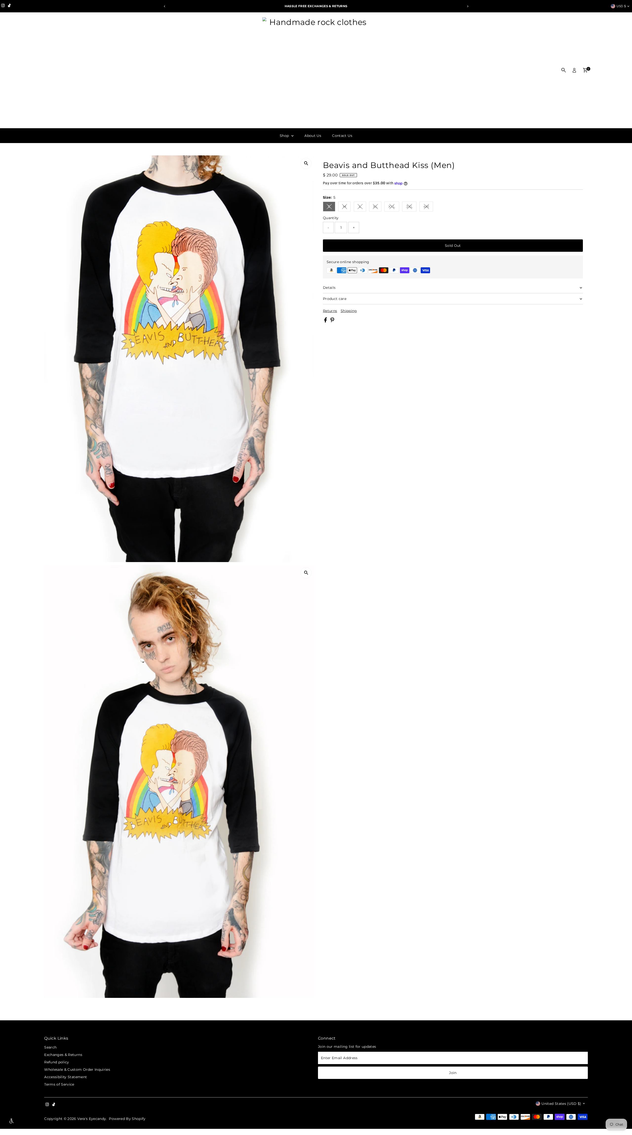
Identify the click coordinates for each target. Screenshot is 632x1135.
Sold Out (453, 245)
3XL (411, 207)
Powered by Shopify (127, 1118)
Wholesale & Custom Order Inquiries (77, 1069)
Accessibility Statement (65, 1077)
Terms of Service (59, 1084)
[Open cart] (585, 70)
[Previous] (164, 6)
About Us (312, 135)
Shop (285, 135)
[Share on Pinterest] (332, 321)
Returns (330, 311)
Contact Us (342, 135)
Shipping (349, 311)
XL (377, 207)
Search (50, 1047)
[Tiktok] (9, 6)
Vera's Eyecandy (91, 1118)
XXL (393, 207)
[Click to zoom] (306, 163)
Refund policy (56, 1062)
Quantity (331, 218)
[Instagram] (3, 6)
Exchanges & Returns (63, 1054)
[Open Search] (563, 70)
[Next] (467, 6)
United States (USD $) (561, 1103)
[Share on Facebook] (326, 321)
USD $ (621, 6)
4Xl (428, 207)
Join (452, 1073)
